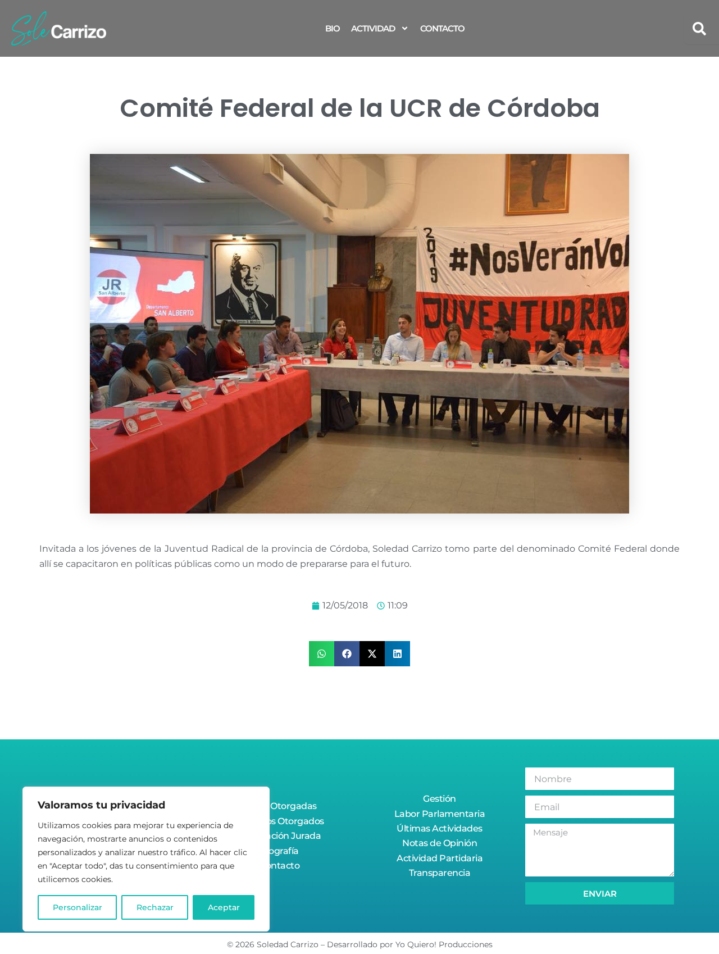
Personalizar (77, 907)
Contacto (442, 28)
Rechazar (155, 907)
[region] (146, 859)
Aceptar (224, 907)
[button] (321, 653)
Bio (332, 28)
